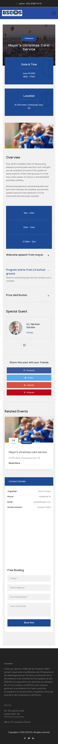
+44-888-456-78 (44, 497)
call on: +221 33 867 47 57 (30, 3)
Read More (14, 463)
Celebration (26, 442)
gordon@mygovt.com (42, 502)
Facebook (41, 507)
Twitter (48, 507)
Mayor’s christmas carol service (28, 452)
